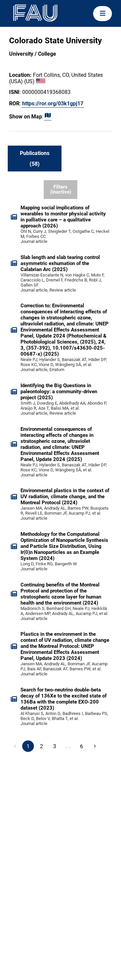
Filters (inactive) (60, 189)
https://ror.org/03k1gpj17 (52, 103)
